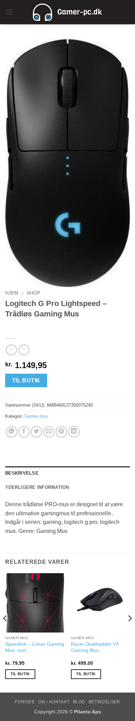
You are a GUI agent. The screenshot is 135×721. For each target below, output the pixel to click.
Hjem (11, 293)
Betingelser (104, 701)
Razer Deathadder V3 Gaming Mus (95, 647)
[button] (9, 11)
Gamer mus (36, 416)
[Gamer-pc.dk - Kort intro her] (67, 12)
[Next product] (11, 350)
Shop (33, 293)
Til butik (26, 380)
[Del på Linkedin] (74, 432)
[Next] (129, 632)
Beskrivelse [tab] (21, 473)
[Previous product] (23, 350)
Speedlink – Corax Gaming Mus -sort (34, 647)
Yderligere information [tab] (37, 487)
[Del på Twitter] (36, 432)
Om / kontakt (53, 701)
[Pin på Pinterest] (61, 432)
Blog (79, 701)
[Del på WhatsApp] (11, 432)
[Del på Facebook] (24, 432)
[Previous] (5, 632)
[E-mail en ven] (49, 432)
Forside (25, 701)
